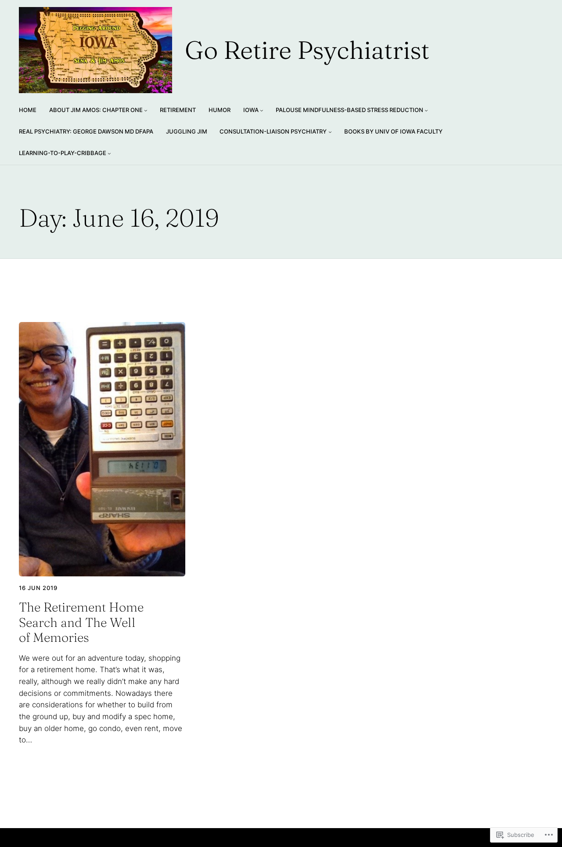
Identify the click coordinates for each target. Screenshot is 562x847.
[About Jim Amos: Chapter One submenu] (146, 110)
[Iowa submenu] (261, 110)
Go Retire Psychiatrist (307, 49)
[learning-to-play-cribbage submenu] (109, 153)
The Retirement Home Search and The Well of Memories (81, 622)
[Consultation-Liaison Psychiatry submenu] (330, 132)
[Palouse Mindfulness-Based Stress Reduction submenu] (426, 110)
